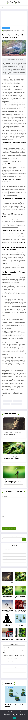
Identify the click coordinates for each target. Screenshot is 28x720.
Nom (3, 509)
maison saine (19, 30)
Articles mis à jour (7, 549)
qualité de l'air (14, 404)
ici (7, 354)
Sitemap (5, 671)
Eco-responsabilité (7, 555)
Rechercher (14, 536)
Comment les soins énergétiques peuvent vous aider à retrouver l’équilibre (12, 457)
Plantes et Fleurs (7, 561)
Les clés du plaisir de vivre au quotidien (7, 611)
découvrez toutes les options (15, 192)
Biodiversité (6, 552)
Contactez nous (6, 674)
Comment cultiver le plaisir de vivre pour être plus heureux (12, 433)
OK (14, 718)
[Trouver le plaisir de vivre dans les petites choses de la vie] (14, 472)
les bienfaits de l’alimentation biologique (10, 227)
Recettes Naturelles (7, 564)
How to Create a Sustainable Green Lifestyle (20, 625)
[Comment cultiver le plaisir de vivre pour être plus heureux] (14, 423)
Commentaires (4, 496)
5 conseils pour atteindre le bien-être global (7, 625)
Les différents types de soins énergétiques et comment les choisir (20, 611)
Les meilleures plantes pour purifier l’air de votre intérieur (20, 638)
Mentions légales (7, 677)
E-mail (3, 516)
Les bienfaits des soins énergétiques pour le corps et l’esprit (7, 597)
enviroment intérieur (13, 30)
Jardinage (5, 558)
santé (6, 31)
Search (24, 539)
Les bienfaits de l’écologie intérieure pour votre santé (7, 638)
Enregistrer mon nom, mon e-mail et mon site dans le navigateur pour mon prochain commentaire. (13, 525)
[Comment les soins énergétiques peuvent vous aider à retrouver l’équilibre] (14, 448)
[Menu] (2, 7)
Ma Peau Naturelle (13, 2)
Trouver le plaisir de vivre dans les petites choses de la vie (12, 482)
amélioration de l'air (6, 30)
